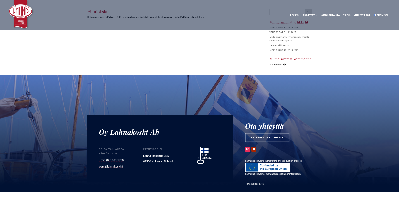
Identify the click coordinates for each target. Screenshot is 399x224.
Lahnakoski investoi (279, 45)
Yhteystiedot (362, 15)
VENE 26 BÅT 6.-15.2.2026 (282, 32)
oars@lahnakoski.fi (111, 166)
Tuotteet (309, 15)
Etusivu (294, 15)
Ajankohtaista (330, 15)
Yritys (347, 15)
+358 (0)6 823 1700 (111, 160)
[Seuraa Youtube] (253, 149)
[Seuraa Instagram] (247, 149)
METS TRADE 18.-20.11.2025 (283, 50)
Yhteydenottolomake (267, 137)
